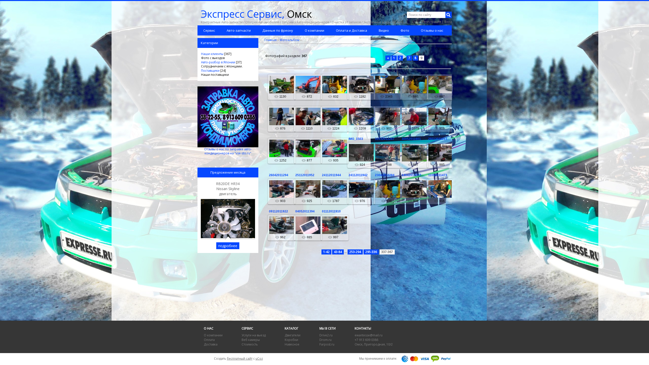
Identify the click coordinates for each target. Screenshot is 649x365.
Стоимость (250, 344)
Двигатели (292, 335)
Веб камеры (251, 340)
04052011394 (305, 211)
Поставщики (210, 70)
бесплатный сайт (240, 358)
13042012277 (411, 175)
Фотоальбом (289, 40)
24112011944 (331, 175)
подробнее (227, 245)
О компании (213, 335)
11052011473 (437, 175)
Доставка (211, 344)
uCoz (259, 358)
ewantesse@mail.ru (369, 335)
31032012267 (384, 139)
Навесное (292, 344)
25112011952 (304, 175)
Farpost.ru (326, 344)
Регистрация (431, 22)
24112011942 (358, 175)
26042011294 (278, 175)
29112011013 (437, 139)
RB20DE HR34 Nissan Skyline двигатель (228, 188)
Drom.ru (325, 340)
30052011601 (411, 139)
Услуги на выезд (254, 335)
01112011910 (331, 211)
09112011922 (278, 211)
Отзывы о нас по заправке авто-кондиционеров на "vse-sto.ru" (228, 151)
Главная (270, 40)
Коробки (291, 340)
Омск (256, 14)
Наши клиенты (212, 54)
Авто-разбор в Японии (218, 62)
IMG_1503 (356, 139)
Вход (448, 22)
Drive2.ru (326, 335)
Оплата (209, 340)
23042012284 (384, 175)
